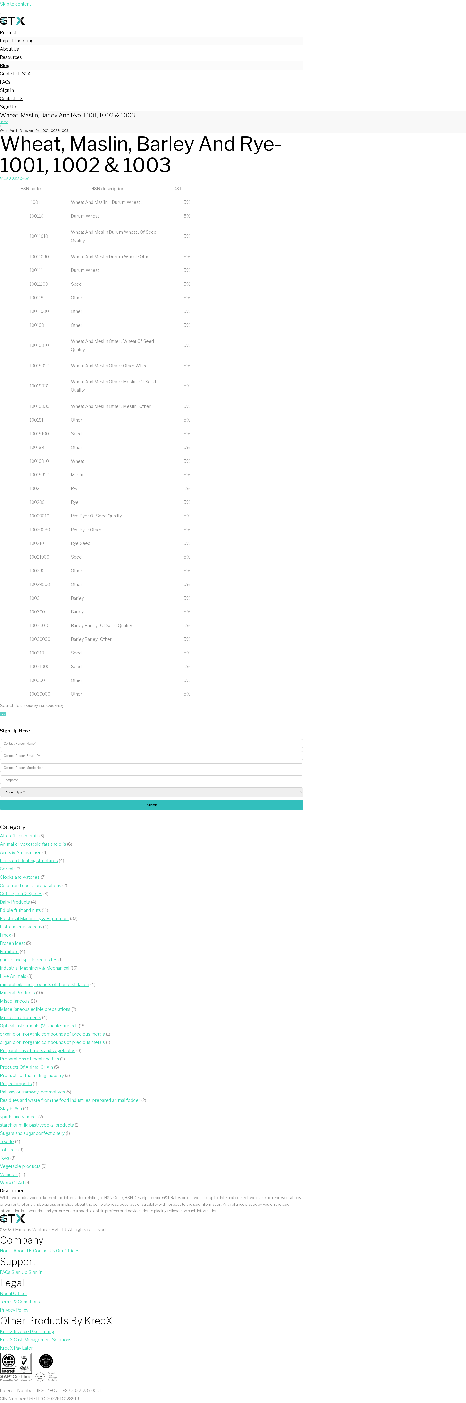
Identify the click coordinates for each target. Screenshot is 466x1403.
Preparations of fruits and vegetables (37, 1050)
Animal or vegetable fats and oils (33, 844)
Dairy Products (15, 901)
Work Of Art (12, 1182)
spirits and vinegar (18, 1116)
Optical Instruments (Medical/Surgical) (39, 1025)
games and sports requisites (28, 959)
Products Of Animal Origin (26, 1067)
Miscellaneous (15, 1001)
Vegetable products (20, 1166)
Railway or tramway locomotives (32, 1091)
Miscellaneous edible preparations (35, 1009)
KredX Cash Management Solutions (35, 1339)
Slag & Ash (11, 1108)
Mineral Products (17, 992)
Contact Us (44, 1250)
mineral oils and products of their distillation (44, 984)
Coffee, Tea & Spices (21, 893)
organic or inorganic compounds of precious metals (52, 1034)
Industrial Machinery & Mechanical (34, 968)
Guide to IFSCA (15, 73)
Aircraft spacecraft (19, 835)
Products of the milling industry (32, 1075)
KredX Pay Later (16, 1348)
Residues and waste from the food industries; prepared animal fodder (70, 1100)
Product (8, 32)
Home (4, 122)
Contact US (11, 98)
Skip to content (15, 4)
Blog (4, 65)
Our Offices (67, 1250)
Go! (3, 714)
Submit (152, 805)
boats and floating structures (29, 860)
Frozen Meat (12, 943)
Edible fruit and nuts (20, 910)
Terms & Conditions (20, 1301)
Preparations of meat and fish (29, 1058)
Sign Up (8, 106)
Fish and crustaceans (21, 926)
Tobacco (8, 1149)
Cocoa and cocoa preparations (30, 885)
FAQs (5, 82)
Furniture (9, 951)
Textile (7, 1141)
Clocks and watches (20, 877)
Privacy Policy (14, 1310)
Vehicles (9, 1174)
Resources (11, 57)
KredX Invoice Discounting (27, 1331)
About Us (9, 49)
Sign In (7, 90)
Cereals (25, 179)
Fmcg (5, 935)
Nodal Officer (13, 1293)
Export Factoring (16, 40)
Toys (4, 1158)
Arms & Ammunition (20, 852)
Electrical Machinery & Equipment (34, 918)
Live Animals (13, 976)
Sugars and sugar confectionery (32, 1133)
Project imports (16, 1083)
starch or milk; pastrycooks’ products (37, 1125)
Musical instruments (20, 1017)
